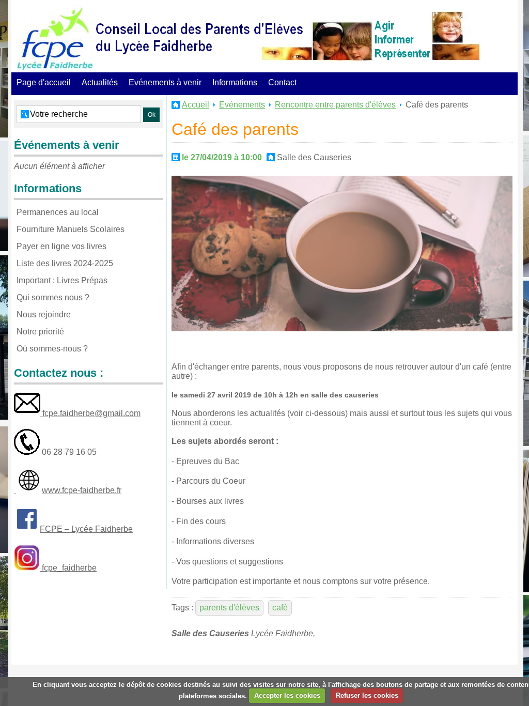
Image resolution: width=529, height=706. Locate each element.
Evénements (242, 104)
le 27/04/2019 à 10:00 (222, 157)
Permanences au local (58, 212)
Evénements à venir (165, 82)
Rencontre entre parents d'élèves (335, 104)
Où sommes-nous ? (52, 348)
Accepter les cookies (287, 695)
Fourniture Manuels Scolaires (71, 229)
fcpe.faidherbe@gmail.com (90, 413)
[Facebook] (27, 529)
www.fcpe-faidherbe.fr (81, 490)
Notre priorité (40, 331)
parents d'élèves (229, 607)
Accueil (195, 104)
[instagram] (27, 567)
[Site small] (29, 490)
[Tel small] (27, 452)
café (280, 607)
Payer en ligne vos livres (61, 246)
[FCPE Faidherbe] (55, 38)
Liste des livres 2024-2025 (65, 263)
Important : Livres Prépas (62, 280)
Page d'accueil (44, 82)
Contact (282, 82)
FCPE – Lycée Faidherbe (86, 529)
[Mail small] (27, 413)
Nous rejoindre (44, 314)
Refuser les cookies (367, 695)
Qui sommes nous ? (53, 297)
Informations (234, 82)
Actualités (100, 82)
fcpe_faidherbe (68, 567)
